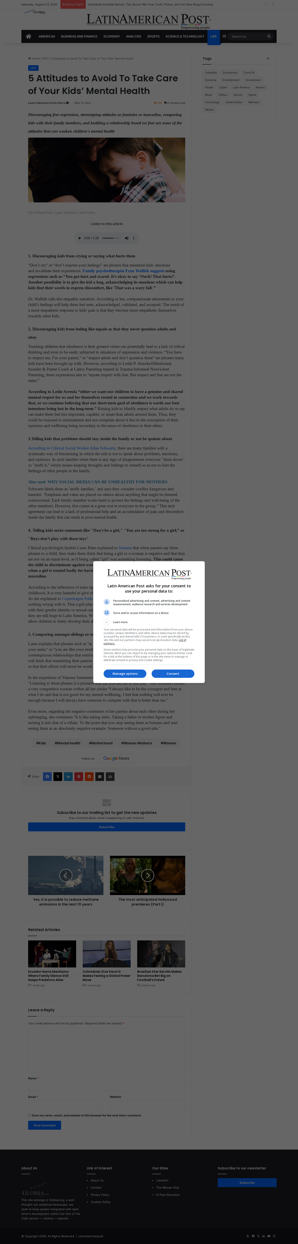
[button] (149, 622)
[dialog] (149, 622)
